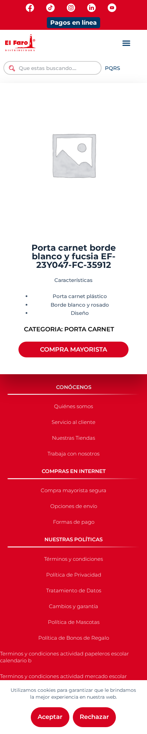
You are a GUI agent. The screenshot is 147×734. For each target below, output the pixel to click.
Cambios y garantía (73, 606)
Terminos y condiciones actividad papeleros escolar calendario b (64, 657)
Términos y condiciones (73, 559)
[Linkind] (91, 7)
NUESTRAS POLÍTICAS (73, 539)
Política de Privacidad (73, 574)
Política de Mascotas (73, 622)
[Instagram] (71, 7)
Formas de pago (73, 522)
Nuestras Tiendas (73, 438)
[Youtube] (112, 7)
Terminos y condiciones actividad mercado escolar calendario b (63, 679)
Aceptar (50, 717)
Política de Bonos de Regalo (73, 638)
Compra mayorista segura (73, 490)
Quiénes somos (73, 406)
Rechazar (94, 717)
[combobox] (52, 68)
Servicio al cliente (73, 422)
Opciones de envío (73, 506)
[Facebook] (30, 7)
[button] (126, 43)
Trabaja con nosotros (73, 453)
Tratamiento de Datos (73, 590)
